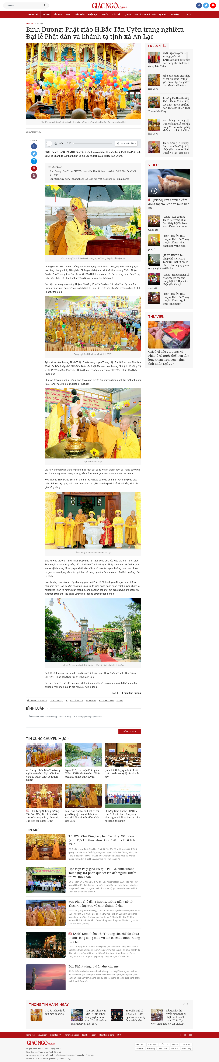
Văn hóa (57, 14)
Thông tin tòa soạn (71, 1035)
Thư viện (156, 316)
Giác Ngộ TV (55, 1035)
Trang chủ (33, 14)
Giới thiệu (174, 1049)
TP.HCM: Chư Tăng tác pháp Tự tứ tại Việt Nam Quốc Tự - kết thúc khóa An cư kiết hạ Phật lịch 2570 (102, 840)
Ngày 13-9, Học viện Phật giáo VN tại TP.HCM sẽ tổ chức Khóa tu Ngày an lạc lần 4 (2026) (82, 773)
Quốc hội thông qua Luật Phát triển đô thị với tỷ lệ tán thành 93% (122, 773)
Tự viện (127, 14)
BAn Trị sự (140, 1044)
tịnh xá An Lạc (56, 701)
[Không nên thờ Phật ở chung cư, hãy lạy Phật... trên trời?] (157, 1015)
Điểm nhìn (79, 14)
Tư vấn (104, 14)
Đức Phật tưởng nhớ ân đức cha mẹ (94, 966)
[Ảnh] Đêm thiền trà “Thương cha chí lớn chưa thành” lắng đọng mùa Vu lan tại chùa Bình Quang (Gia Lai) (104, 938)
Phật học (92, 14)
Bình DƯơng (186, 1049)
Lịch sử (162, 14)
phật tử (175, 1044)
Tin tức (40, 24)
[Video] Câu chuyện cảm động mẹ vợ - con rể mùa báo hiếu (168, 204)
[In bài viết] (34, 176)
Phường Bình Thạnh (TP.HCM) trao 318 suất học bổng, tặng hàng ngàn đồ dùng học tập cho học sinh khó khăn (122, 815)
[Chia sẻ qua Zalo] (34, 161)
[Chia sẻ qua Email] (34, 169)
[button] (184, 1015)
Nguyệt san (42, 1035)
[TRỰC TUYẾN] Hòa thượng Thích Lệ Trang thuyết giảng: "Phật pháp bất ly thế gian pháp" (168, 242)
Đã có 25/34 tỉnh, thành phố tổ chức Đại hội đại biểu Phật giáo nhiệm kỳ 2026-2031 (168, 356)
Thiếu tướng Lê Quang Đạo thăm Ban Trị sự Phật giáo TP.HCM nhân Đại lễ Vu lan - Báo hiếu (176, 147)
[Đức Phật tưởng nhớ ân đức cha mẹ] (46, 977)
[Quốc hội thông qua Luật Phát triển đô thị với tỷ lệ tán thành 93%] (123, 755)
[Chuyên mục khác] (189, 14)
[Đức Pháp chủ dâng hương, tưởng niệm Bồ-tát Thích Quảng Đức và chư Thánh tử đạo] (46, 913)
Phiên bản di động (106, 1035)
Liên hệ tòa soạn (89, 1035)
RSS (119, 1035)
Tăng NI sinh (186, 1044)
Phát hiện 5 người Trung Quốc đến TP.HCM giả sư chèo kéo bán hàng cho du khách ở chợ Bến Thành (169, 60)
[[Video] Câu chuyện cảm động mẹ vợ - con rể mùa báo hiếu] (169, 183)
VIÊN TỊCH (164, 1044)
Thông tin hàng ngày (49, 1004)
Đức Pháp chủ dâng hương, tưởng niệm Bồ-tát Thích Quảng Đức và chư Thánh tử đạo (101, 904)
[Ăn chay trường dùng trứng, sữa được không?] (36, 1015)
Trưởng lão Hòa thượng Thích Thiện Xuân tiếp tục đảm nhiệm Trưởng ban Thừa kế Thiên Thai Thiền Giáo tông (169, 104)
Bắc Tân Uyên (76, 701)
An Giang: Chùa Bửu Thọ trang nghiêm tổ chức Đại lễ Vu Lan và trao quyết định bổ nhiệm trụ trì (43, 775)
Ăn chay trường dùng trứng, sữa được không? (54, 1014)
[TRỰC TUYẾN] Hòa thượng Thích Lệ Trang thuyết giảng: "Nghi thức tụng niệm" (176, 298)
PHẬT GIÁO (152, 1044)
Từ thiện (174, 14)
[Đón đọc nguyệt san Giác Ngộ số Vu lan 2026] (77, 1015)
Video (68, 14)
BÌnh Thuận (163, 1049)
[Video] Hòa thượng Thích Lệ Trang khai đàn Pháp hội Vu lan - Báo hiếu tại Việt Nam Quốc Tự (167, 223)
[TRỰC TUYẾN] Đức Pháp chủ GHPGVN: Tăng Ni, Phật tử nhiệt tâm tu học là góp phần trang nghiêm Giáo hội (168, 262)
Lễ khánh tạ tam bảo (37, 701)
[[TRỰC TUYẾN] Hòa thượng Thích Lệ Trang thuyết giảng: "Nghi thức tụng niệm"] (154, 298)
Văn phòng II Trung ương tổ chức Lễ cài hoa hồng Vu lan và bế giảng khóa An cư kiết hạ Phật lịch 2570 (169, 127)
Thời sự (46, 14)
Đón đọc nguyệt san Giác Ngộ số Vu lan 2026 (96, 1014)
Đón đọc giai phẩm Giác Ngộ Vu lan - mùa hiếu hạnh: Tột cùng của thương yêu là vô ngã (129, 1017)
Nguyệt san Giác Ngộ (145, 14)
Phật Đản (139, 1049)
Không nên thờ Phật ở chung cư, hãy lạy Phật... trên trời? (177, 1014)
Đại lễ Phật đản (106, 701)
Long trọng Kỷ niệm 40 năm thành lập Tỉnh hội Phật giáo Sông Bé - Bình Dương (89, 178)
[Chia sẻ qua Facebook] (34, 146)
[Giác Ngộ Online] (76, 1043)
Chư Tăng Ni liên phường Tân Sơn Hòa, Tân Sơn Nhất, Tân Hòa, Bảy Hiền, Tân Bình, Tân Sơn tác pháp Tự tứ (42, 815)
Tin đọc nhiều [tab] (157, 46)
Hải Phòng (151, 1049)
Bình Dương (91, 701)
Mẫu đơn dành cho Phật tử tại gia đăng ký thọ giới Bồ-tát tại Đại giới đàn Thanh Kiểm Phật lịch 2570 (82, 815)
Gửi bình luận (130, 731)
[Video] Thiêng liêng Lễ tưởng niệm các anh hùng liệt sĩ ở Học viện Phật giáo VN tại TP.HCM (168, 281)
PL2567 (120, 701)
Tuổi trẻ (116, 14)
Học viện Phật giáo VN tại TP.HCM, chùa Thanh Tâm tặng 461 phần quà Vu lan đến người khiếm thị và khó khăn (102, 873)
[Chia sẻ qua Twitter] (34, 154)
